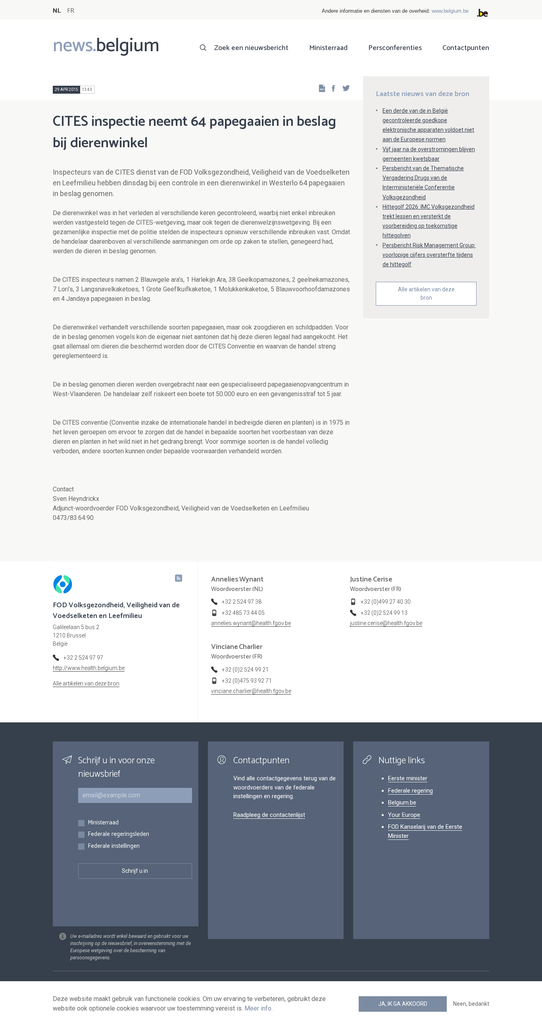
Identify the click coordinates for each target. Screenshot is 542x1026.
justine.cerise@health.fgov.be (386, 623)
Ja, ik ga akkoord (402, 1004)
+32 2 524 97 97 (83, 657)
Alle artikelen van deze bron (426, 293)
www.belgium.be (450, 11)
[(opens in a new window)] (331, 88)
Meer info (257, 1008)
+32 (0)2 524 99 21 (245, 669)
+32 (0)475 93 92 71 (247, 681)
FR (70, 11)
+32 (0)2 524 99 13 (384, 613)
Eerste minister (407, 778)
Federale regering (410, 790)
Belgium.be (402, 802)
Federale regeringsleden (118, 834)
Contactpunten (465, 48)
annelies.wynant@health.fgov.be (251, 623)
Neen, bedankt (471, 1004)
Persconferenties (395, 48)
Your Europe (404, 814)
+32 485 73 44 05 (243, 613)
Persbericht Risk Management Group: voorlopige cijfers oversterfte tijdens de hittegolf (429, 255)
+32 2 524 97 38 (241, 602)
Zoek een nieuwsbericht (251, 48)
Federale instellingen (114, 846)
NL (57, 11)
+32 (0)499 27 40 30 (386, 602)
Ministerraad (328, 48)
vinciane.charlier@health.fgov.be (251, 691)
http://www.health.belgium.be (89, 668)
